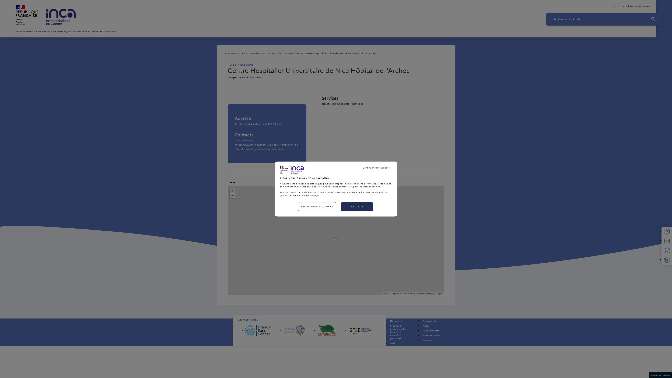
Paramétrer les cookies (317, 206)
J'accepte (357, 206)
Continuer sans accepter (377, 167)
